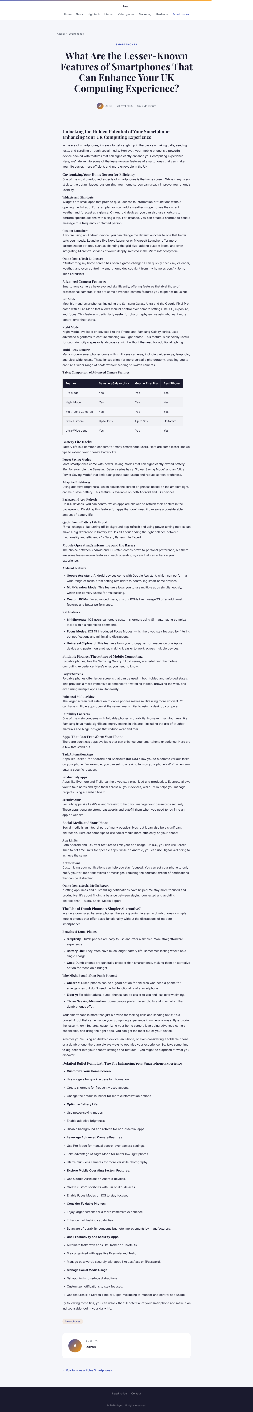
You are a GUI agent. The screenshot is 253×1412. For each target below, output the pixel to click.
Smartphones (180, 14)
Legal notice (119, 1393)
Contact (136, 1393)
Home (67, 14)
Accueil (61, 33)
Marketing (145, 14)
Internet (108, 14)
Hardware (162, 14)
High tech (93, 14)
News (79, 14)
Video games (126, 14)
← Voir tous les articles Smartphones (87, 1370)
